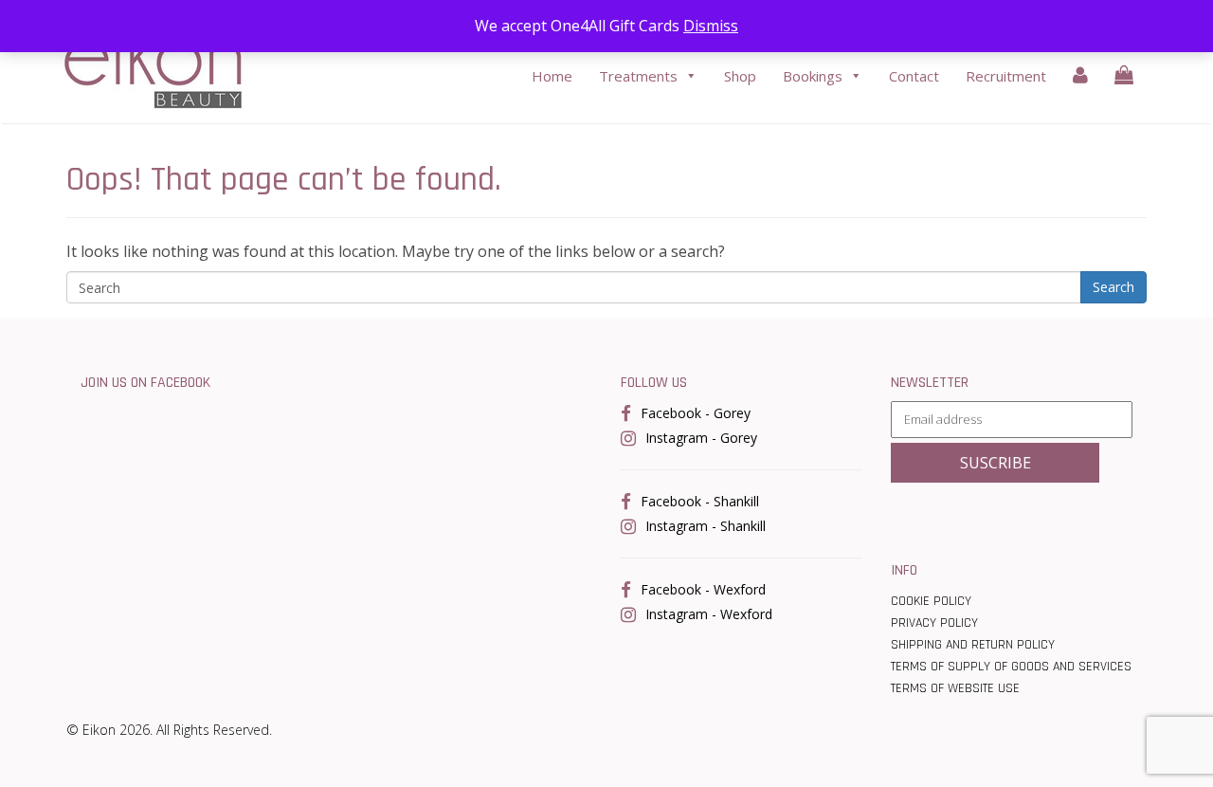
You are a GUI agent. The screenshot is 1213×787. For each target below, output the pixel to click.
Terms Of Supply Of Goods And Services (1011, 666)
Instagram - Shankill (705, 526)
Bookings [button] (812, 75)
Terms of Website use (955, 688)
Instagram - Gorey (701, 438)
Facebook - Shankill (700, 501)
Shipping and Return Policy (973, 644)
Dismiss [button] (710, 25)
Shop (740, 75)
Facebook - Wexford (703, 589)
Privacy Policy (934, 622)
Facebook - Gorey (696, 413)
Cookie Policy (931, 601)
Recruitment (1006, 75)
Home (552, 75)
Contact (914, 75)
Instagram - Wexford (708, 614)
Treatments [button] (638, 75)
